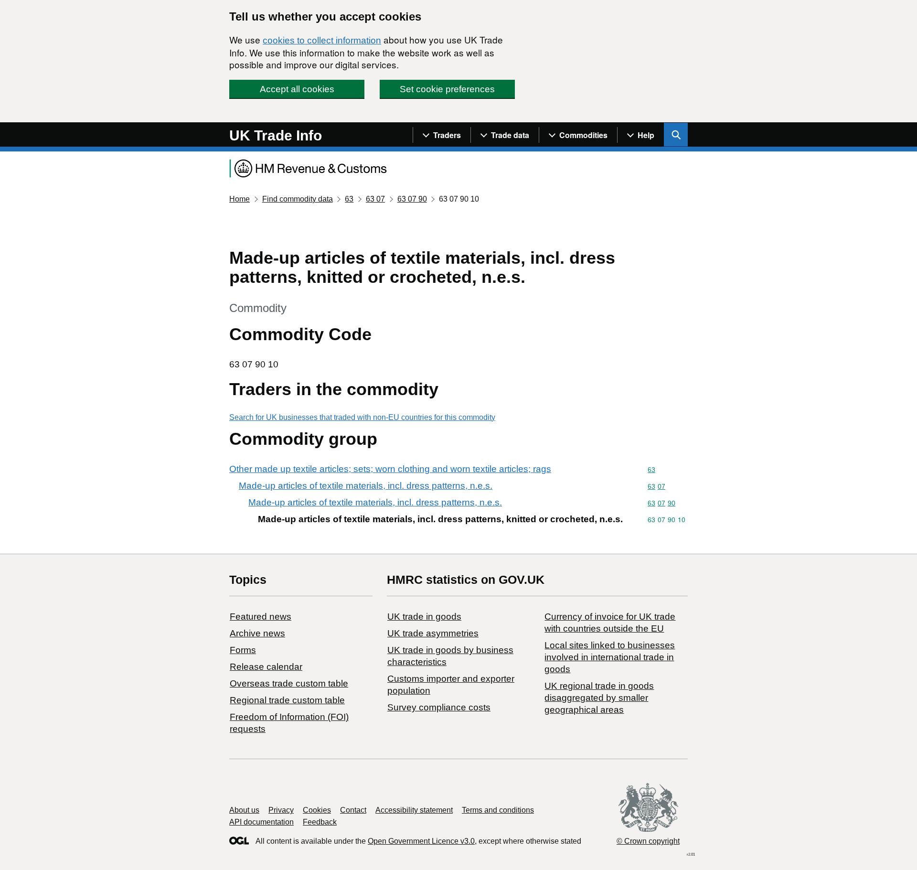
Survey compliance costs (438, 707)
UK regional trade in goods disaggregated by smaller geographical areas (599, 698)
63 (349, 199)
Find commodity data (297, 199)
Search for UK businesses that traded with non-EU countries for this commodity (362, 417)
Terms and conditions (498, 810)
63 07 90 (412, 199)
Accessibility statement (414, 810)
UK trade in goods (424, 617)
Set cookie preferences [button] (447, 89)
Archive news (257, 633)
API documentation (261, 822)
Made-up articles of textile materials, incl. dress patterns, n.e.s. (365, 486)
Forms (243, 650)
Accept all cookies (297, 89)
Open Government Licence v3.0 (421, 841)
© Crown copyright (648, 841)
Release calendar (266, 667)
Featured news (260, 617)
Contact (353, 810)
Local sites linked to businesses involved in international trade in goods (609, 657)
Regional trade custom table (287, 700)
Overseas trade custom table (289, 683)
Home (239, 199)
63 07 (375, 199)
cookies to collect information (322, 40)
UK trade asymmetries (433, 633)
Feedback (320, 822)
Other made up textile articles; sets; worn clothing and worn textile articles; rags (390, 469)
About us (244, 810)
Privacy (281, 810)
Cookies (317, 810)
